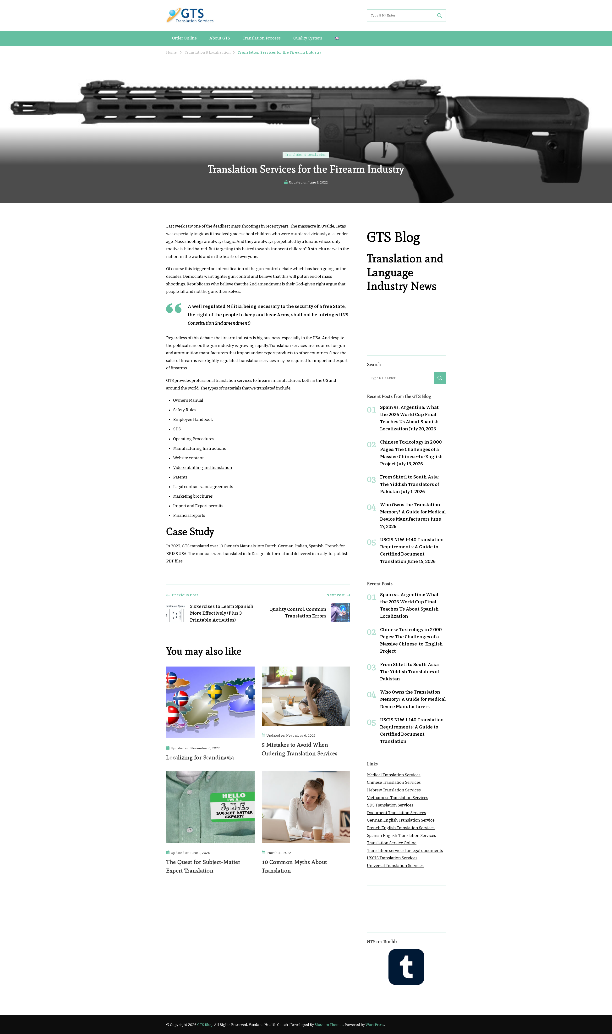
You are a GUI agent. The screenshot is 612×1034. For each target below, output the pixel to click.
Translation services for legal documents (405, 850)
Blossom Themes (329, 1025)
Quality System (307, 38)
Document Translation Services (396, 812)
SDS (177, 429)
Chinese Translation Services (394, 782)
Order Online (184, 38)
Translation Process (262, 38)
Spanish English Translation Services (401, 835)
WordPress (375, 1025)
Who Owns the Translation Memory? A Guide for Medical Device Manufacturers (413, 512)
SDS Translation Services (390, 805)
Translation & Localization (306, 155)
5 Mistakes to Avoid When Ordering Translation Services (300, 749)
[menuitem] (337, 38)
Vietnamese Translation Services (397, 797)
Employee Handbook (193, 419)
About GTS (219, 38)
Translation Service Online (391, 842)
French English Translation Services (401, 827)
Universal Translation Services (395, 865)
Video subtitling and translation (202, 467)
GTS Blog (205, 1025)
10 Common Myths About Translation (294, 866)
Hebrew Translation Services (394, 790)
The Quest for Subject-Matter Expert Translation (203, 866)
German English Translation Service (401, 820)
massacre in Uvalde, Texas (322, 226)
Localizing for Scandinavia (200, 757)
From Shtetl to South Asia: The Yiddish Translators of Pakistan (409, 484)
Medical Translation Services (394, 775)
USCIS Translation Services (392, 858)
